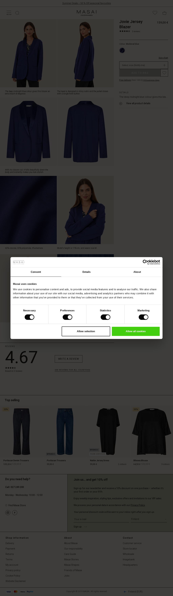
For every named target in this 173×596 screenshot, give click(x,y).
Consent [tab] (36, 271)
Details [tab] (86, 271)
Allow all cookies (136, 331)
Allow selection (86, 331)
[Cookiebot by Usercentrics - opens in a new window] (145, 262)
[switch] (67, 317)
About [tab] (137, 271)
